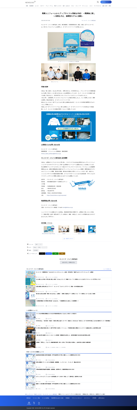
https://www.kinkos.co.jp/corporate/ (56, 195)
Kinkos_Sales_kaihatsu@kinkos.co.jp (51, 153)
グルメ (72, 5)
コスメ (90, 5)
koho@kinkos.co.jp (68, 207)
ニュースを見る (106, 268)
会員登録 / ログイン (106, 2)
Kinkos (35, 247)
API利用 (94, 398)
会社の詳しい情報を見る (68, 262)
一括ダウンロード (69, 238)
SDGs (39, 247)
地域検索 (31, 5)
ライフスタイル (97, 5)
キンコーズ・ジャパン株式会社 (89, 20)
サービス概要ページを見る (126, 407)
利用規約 (68, 398)
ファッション (85, 5)
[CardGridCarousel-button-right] (95, 230)
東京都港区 (36, 250)
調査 (110, 5)
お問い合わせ (101, 398)
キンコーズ (44, 247)
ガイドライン (87, 398)
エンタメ (37, 5)
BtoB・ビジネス (57, 5)
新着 (27, 5)
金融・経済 (104, 5)
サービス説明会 (45, 398)
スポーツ (42, 5)
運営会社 (29, 398)
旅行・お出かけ (66, 5)
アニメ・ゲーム (49, 5)
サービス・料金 (36, 398)
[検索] (97, 2)
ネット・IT (78, 5)
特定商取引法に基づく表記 (57, 398)
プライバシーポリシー (77, 398)
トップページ (30, 394)
